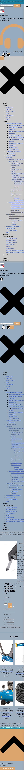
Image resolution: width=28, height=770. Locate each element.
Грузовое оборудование (15, 135)
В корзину (11, 605)
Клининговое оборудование (13, 226)
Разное (13, 191)
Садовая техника (10, 228)
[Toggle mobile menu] (2, 58)
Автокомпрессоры (13, 147)
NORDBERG (9, 107)
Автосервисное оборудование (14, 123)
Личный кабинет (10, 248)
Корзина (8, 246)
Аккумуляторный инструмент (16, 159)
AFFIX (7, 113)
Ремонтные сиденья (9, 619)
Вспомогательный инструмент (17, 216)
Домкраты (11, 141)
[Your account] (3, 54)
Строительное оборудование (13, 151)
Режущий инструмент (17, 189)
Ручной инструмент (14, 161)
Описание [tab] (21, 543)
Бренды (5, 105)
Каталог (5, 121)
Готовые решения (19, 181)
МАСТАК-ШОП (4, 15)
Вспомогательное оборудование (17, 125)
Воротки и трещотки (16, 169)
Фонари (13, 224)
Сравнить (5, 258)
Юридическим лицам (11, 238)
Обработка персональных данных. (15, 250)
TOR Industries (9, 115)
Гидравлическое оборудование (17, 137)
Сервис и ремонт (10, 244)
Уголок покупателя (8, 236)
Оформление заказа (11, 242)
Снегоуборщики (13, 230)
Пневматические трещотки (18, 212)
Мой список (6, 260)
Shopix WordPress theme (18, 727)
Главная (5, 103)
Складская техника (11, 155)
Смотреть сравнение (7, 768)
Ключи (13, 171)
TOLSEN (8, 119)
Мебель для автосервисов (12, 532)
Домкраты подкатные (7, 667)
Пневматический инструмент (16, 202)
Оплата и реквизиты (11, 240)
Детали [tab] (22, 547)
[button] (15, 543)
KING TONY (9, 109)
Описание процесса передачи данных (16, 252)
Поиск (17, 5)
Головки (13, 167)
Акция (7, 232)
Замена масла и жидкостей (16, 143)
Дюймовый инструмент (17, 177)
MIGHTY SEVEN (10, 111)
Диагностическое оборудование (17, 131)
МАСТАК (8, 117)
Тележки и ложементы (17, 179)
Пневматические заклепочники (19, 204)
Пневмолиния (21, 708)
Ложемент (17, 187)
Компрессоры (12, 145)
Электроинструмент (14, 218)
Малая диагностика (14, 149)
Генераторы (12, 153)
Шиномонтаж (12, 133)
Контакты (5, 254)
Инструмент (9, 157)
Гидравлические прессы (17, 139)
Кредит (5, 256)
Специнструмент (10, 214)
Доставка (5, 234)
